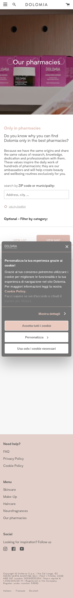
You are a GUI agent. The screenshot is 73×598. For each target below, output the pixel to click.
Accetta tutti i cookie (36, 325)
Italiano (7, 591)
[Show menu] (5, 4)
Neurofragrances (15, 511)
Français (20, 591)
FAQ (6, 451)
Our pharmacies (15, 518)
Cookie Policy (15, 291)
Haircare (9, 504)
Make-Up (10, 496)
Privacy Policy (13, 458)
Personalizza (34, 337)
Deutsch (33, 591)
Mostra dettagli (49, 313)
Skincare (9, 489)
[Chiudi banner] (66, 246)
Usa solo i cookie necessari (36, 348)
